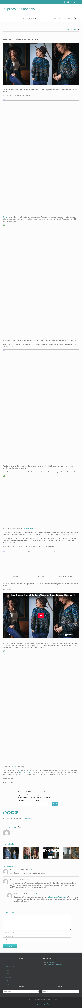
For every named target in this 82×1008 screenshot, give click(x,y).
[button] (75, 18)
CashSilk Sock (29, 528)
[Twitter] (9, 812)
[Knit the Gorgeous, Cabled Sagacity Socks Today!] (71, 853)
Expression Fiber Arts (54, 964)
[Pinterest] (12, 812)
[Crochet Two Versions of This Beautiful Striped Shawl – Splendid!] (31, 853)
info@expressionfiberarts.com (56, 897)
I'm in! (55, 804)
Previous (69, 30)
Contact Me (51, 963)
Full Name (21, 800)
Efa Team (7, 818)
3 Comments (26, 818)
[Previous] (4, 853)
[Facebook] (5, 812)
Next (75, 30)
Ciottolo (5, 217)
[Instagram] (16, 812)
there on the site (24, 772)
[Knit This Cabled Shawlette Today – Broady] (11, 853)
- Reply (32, 870)
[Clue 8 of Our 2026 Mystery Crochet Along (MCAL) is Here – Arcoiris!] (51, 853)
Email (37, 800)
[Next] (77, 853)
